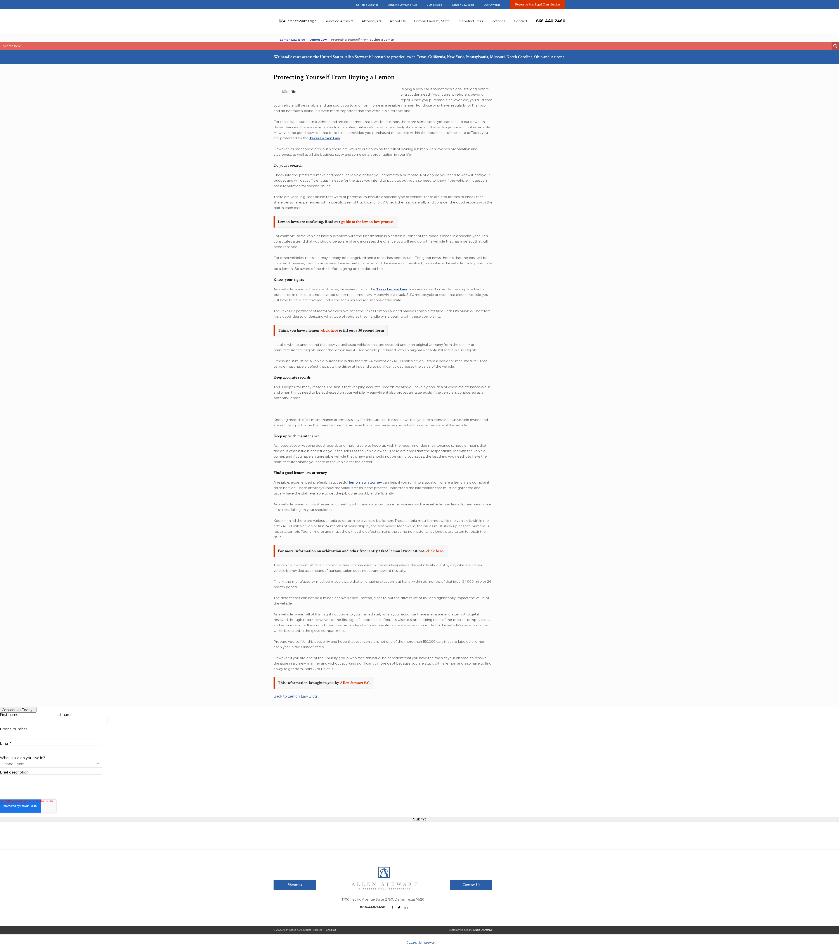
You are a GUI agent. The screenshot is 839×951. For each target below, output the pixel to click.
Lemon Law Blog (463, 4)
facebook (274, 4)
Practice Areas (338, 21)
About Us (398, 21)
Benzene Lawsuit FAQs (402, 4)
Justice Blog (434, 4)
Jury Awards (492, 4)
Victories (498, 21)
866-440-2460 (550, 21)
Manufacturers (470, 21)
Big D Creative (484, 929)
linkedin (290, 4)
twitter (282, 4)
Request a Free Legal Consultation (537, 4)
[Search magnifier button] (835, 46)
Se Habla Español (367, 4)
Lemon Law (318, 39)
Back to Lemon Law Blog (295, 696)
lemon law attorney (365, 482)
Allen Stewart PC (275, 39)
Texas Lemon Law (324, 138)
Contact (520, 21)
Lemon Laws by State (432, 21)
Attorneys (370, 21)
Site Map (331, 929)
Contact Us (471, 884)
